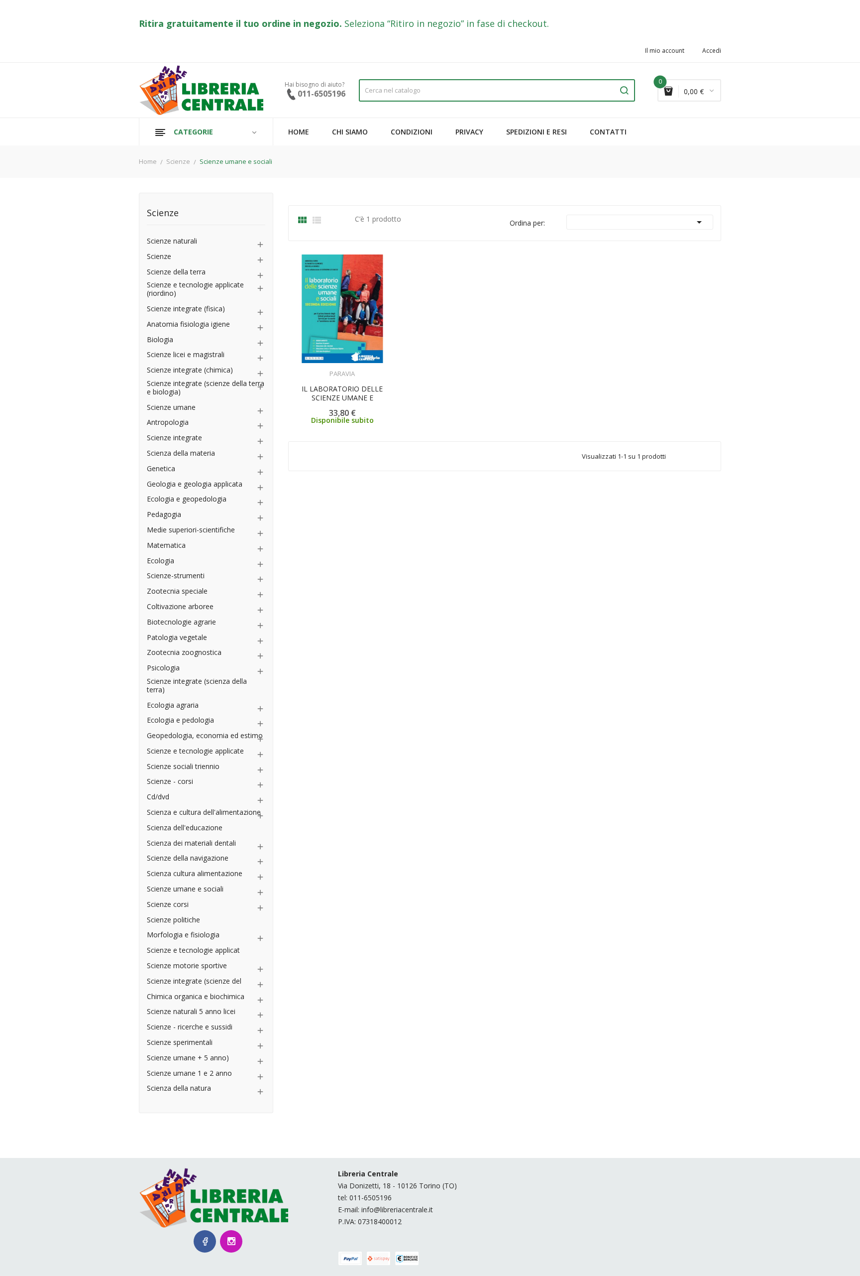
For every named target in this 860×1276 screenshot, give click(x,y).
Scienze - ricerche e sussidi (189, 1027)
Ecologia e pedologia (180, 720)
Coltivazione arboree (180, 607)
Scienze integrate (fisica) (186, 309)
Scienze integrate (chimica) (190, 370)
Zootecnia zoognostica (184, 652)
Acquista (351, 367)
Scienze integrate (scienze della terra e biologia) (205, 388)
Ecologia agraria (173, 705)
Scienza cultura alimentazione (194, 874)
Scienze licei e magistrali (185, 355)
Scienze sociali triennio (183, 767)
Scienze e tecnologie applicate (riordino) (195, 289)
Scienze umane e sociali (185, 889)
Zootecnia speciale (177, 591)
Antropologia (168, 422)
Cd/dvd (158, 797)
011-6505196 (370, 1197)
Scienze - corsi (170, 781)
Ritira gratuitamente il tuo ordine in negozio (239, 23)
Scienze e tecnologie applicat (193, 950)
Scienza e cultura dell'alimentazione (204, 812)
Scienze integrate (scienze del (194, 981)
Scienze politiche (173, 920)
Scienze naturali (172, 241)
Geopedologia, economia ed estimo (205, 736)
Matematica (166, 545)
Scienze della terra (176, 272)
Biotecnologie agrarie (181, 622)
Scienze (163, 213)
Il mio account (664, 51)
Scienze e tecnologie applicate (195, 751)
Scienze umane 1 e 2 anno (189, 1073)
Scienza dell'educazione (184, 828)
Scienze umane (171, 407)
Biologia (160, 340)
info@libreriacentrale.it (397, 1209)
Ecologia (160, 561)
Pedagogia (164, 514)
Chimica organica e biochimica (195, 997)
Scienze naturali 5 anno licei (191, 1012)
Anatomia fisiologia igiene (188, 324)
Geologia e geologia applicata (194, 484)
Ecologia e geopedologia (186, 499)
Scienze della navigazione (187, 858)
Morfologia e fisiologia (183, 935)
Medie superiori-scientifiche (191, 530)
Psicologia (163, 668)
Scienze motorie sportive (187, 966)
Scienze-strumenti (176, 576)
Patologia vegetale (177, 638)
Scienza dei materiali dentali (191, 843)
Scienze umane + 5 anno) (188, 1058)
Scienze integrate (174, 438)
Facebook (205, 1241)
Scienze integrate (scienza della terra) (197, 685)
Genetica (161, 469)
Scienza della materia (181, 453)
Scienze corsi (168, 904)
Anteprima (314, 368)
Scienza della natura (179, 1088)
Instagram (231, 1241)
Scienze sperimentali (180, 1042)
